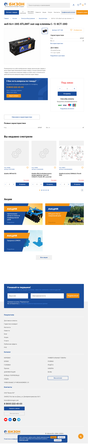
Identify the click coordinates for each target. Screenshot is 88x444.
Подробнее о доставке (57, 55)
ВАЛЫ (50, 372)
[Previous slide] (5, 190)
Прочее (6, 368)
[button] (74, 5)
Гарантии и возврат (11, 324)
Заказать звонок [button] (14, 408)
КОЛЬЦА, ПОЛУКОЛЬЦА (11, 375)
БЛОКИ (6, 361)
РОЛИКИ (50, 361)
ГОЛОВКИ (7, 365)
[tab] (39, 190)
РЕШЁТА (50, 365)
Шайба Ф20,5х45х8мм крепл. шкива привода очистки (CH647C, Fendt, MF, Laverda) (42, 175)
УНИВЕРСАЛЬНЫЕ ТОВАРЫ (57, 358)
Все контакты (14, 413)
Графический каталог (68, 12)
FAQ (5, 347)
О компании (23, 12)
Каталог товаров (11, 12)
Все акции (44, 257)
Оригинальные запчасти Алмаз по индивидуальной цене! (13, 216)
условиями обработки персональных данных (33, 303)
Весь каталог (58, 378)
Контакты (57, 12)
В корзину (67, 94)
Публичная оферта (10, 344)
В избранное (78, 30)
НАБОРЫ (51, 368)
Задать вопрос (13, 96)
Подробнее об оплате (67, 108)
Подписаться (73, 296)
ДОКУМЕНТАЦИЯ (9, 372)
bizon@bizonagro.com (11, 400)
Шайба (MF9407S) (10, 173)
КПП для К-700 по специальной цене (54, 215)
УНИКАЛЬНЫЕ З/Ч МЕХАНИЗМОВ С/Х (16, 382)
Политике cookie (23, 440)
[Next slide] (82, 190)
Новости (38, 12)
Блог (5, 334)
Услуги (50, 12)
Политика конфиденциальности (15, 439)
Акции (44, 12)
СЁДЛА (6, 379)
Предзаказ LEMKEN (13, 240)
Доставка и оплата (31, 12)
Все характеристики (56, 43)
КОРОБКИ (7, 358)
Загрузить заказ (82, 12)
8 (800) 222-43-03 (15, 87)
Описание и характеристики (22, 117)
